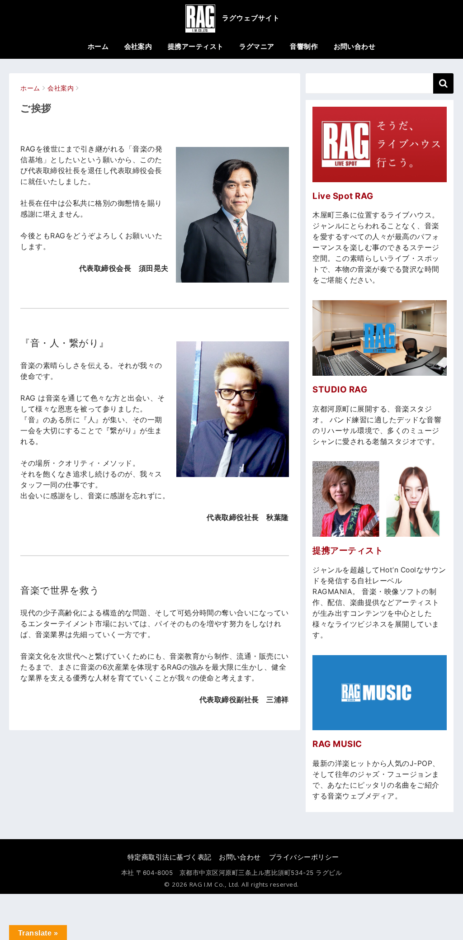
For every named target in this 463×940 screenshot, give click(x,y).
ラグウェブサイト (251, 17)
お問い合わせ (355, 46)
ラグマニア (256, 46)
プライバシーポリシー (304, 857)
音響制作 (304, 46)
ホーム (98, 46)
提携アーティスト (196, 46)
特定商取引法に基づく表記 (170, 857)
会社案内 (138, 46)
